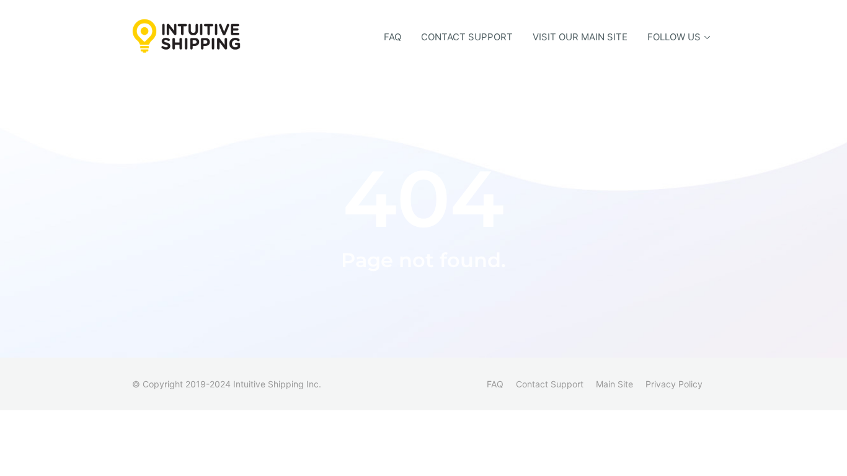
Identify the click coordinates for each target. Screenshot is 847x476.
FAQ (392, 37)
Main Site (614, 384)
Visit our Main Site (580, 37)
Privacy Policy (674, 384)
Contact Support (467, 37)
